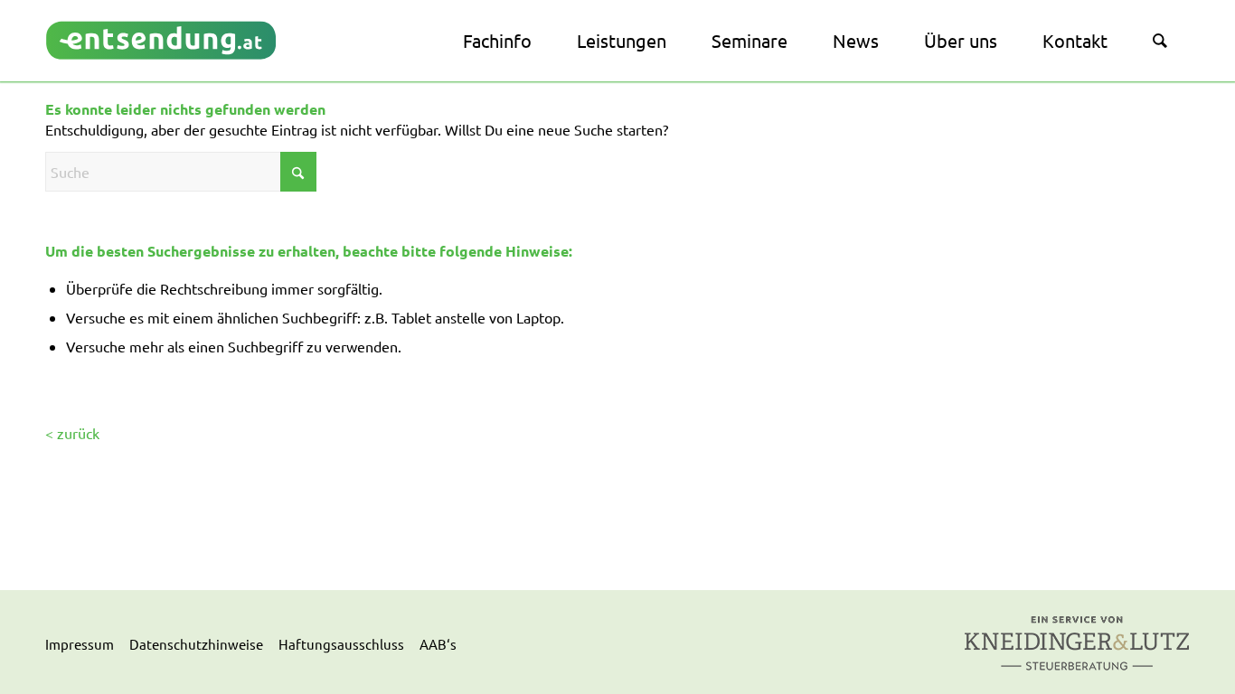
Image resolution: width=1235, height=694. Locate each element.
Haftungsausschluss (341, 643)
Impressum (79, 643)
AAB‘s (438, 643)
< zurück (72, 433)
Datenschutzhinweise (196, 643)
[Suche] (1160, 40)
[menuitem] (497, 40)
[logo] (161, 40)
